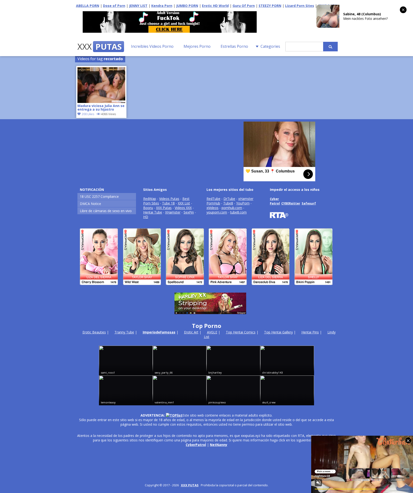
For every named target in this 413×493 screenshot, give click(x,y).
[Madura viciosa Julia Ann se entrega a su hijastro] (101, 101)
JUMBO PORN (187, 5)
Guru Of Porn (244, 5)
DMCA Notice (90, 203)
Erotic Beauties (94, 332)
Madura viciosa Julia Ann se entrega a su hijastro (101, 108)
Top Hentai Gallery (278, 332)
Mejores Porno (197, 46)
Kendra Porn (161, 5)
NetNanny (218, 444)
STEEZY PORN (270, 5)
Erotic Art (191, 332)
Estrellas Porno (234, 46)
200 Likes (88, 114)
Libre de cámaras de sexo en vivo (106, 211)
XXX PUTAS (190, 485)
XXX (99, 46)
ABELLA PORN (87, 5)
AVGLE (212, 332)
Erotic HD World (215, 5)
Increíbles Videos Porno (152, 46)
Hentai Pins (310, 332)
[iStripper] (206, 287)
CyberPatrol (196, 444)
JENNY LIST (138, 5)
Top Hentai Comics (240, 332)
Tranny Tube (124, 332)
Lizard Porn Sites (299, 5)
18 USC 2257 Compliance (99, 196)
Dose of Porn (114, 5)
